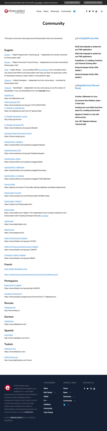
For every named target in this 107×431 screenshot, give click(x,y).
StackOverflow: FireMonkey (14, 167)
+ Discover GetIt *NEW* (93, 2)
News (46, 11)
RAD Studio (48, 392)
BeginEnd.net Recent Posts (87, 87)
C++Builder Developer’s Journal (15, 116)
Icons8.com (28, 412)
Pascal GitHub (9, 184)
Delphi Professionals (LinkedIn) (15, 238)
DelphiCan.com (10, 349)
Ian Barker (44, 216)
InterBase (47, 404)
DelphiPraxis (9, 95)
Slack (6, 70)
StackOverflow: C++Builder (14, 176)
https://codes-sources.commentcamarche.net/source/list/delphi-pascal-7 (31, 275)
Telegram (7, 80)
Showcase (55, 11)
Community (66, 11)
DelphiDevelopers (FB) (12, 150)
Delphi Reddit (9, 210)
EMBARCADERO (16, 418)
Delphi (46, 396)
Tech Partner (48, 412)
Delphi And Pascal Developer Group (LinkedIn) (21, 247)
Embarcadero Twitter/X (13, 201)
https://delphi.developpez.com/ (15, 269)
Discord (7, 55)
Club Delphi (8, 335)
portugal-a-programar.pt (13, 294)
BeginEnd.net (9, 230)
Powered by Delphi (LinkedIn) (15, 255)
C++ (45, 400)
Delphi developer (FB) (12, 102)
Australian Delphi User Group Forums (18, 133)
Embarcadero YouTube (12, 193)
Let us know (38, 3)
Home (39, 11)
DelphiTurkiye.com (11, 357)
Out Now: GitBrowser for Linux (86, 97)
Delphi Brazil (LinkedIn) (13, 285)
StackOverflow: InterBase (13, 142)
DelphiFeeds (8, 221)
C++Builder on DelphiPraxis (14, 108)
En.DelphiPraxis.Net (88, 38)
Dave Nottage (44, 70)
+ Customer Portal (72, 2)
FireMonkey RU (9, 308)
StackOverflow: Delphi (12, 159)
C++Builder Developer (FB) (14, 125)
